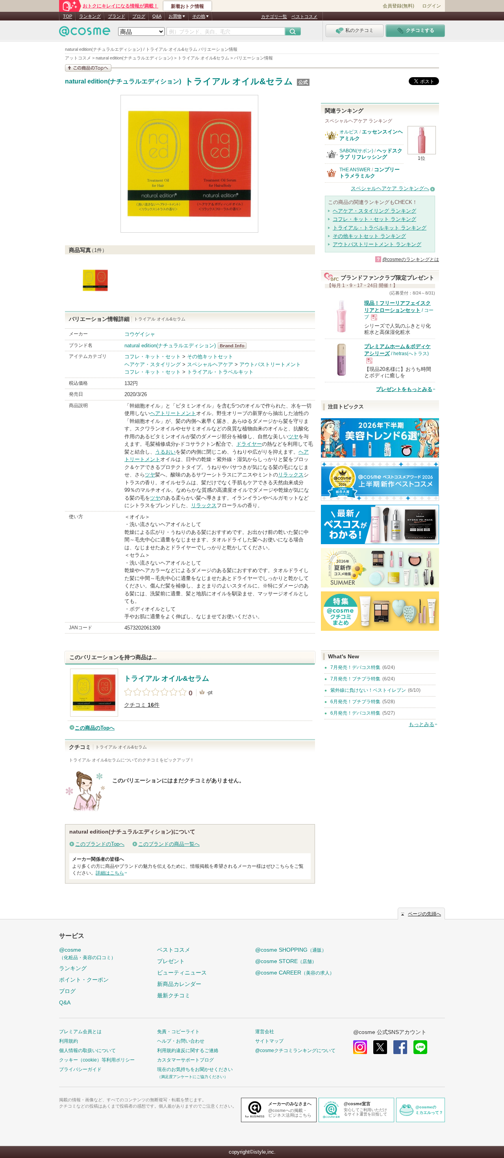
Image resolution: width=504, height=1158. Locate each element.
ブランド (116, 16)
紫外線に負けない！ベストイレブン (368, 690)
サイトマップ (269, 1041)
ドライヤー (249, 444)
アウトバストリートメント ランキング (377, 244)
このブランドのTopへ (99, 844)
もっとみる (421, 724)
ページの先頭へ (424, 914)
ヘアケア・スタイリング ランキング (374, 211)
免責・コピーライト (178, 1031)
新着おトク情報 (187, 6)
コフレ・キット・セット (152, 356)
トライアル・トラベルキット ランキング (379, 228)
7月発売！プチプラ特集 (355, 679)
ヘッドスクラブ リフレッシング (370, 154)
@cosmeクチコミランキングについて (295, 1050)
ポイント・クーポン (84, 979)
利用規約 (68, 1041)
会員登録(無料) (398, 6)
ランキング (90, 16)
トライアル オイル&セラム (239, 81)
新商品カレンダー (179, 984)
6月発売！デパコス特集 (355, 713)
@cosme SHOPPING (290, 950)
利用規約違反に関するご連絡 (188, 1050)
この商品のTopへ (95, 728)
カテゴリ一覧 (274, 16)
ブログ (138, 16)
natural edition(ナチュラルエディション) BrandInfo (234, 346)
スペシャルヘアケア (210, 364)
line (420, 1047)
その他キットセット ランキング (369, 236)
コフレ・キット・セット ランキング (374, 219)
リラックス (291, 475)
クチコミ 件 (141, 705)
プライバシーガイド (80, 1069)
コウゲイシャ (139, 334)
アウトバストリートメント (270, 364)
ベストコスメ (304, 16)
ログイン (431, 6)
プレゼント (171, 961)
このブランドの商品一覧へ (169, 844)
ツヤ (293, 436)
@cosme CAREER (294, 972)
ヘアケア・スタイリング (152, 364)
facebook (400, 1047)
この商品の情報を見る (88, 68)
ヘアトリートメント (173, 413)
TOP (67, 16)
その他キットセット (210, 356)
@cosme (87, 953)
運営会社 (264, 1031)
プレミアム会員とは (80, 1031)
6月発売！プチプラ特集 (355, 701)
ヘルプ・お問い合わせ (180, 1041)
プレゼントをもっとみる (404, 389)
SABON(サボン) (356, 151)
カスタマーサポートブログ (185, 1060)
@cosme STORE (286, 961)
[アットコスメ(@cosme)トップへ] (84, 33)
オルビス (348, 132)
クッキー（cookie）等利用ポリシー (97, 1060)
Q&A (156, 16)
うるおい (165, 452)
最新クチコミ (173, 995)
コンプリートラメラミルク (369, 173)
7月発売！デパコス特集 (355, 667)
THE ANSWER (355, 169)
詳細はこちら (110, 873)
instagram (360, 1047)
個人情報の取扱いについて (87, 1050)
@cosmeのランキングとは (410, 259)
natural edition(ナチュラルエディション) (123, 81)
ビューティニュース (182, 972)
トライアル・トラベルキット (220, 372)
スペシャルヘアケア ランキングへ (390, 188)
